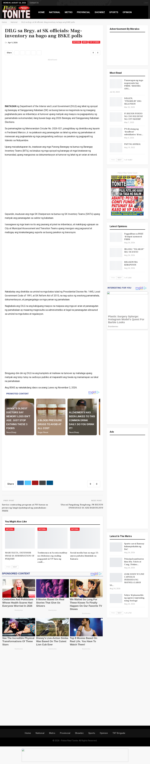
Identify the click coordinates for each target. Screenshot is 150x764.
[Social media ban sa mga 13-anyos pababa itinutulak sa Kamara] (85, 538)
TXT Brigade (118, 733)
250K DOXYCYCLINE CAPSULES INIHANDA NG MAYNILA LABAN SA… (127, 580)
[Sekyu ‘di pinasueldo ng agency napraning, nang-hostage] (116, 598)
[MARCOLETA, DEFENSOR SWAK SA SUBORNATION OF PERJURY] (20, 538)
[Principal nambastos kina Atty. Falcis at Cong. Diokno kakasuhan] (116, 562)
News (85, 42)
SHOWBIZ (100, 12)
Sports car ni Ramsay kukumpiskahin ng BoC (134, 546)
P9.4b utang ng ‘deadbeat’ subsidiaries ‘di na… (133, 132)
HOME (41, 12)
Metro (52, 733)
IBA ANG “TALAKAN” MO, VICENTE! (134, 250)
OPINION (127, 12)
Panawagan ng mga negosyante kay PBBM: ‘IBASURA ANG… (133, 84)
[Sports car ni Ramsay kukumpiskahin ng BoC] (116, 547)
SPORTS (113, 12)
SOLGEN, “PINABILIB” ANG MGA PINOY (132, 101)
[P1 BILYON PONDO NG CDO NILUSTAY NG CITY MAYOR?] (116, 117)
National (76, 42)
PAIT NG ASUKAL (132, 144)
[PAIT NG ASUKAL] (116, 147)
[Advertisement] (52, 82)
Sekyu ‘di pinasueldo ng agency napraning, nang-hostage (134, 598)
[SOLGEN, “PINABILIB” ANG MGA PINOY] (116, 101)
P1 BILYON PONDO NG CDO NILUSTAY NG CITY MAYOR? (133, 116)
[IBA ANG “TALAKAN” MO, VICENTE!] (116, 252)
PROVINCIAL (83, 12)
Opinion (104, 733)
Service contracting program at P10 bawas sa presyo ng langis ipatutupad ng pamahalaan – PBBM (25, 507)
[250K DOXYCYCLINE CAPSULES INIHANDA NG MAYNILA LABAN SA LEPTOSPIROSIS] (116, 577)
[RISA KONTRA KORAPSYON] (116, 265)
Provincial (65, 733)
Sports (91, 733)
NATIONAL (54, 12)
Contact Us (34, 3)
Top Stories (94, 42)
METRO (69, 12)
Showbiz (79, 733)
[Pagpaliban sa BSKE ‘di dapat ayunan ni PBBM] (116, 237)
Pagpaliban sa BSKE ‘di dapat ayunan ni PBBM (133, 237)
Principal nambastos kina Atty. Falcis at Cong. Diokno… (134, 562)
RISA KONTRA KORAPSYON (131, 263)
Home (28, 733)
